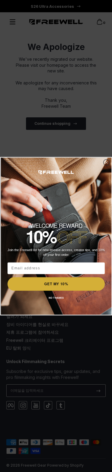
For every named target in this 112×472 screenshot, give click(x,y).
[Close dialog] (107, 163)
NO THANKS (56, 297)
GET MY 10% (56, 283)
